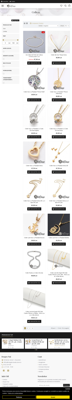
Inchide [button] (68, 388)
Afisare (62, 25)
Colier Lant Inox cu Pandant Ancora (34, 237)
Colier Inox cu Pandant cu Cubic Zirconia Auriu (59, 129)
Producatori (7, 25)
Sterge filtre (16, 20)
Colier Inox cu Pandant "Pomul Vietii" (34, 92)
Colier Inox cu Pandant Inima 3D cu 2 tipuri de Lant (34, 201)
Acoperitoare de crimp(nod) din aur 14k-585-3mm (37, 342)
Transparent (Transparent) (7, 78)
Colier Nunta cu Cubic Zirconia (34, 273)
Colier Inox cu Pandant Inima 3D (59, 165)
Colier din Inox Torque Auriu (59, 55)
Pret (4, 36)
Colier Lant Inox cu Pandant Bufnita (59, 237)
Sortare (40, 25)
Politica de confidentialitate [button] (15, 393)
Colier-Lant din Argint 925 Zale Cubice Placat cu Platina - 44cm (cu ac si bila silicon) (34, 313)
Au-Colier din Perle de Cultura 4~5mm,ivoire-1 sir (34, 55)
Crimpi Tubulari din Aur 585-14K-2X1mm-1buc (15, 342)
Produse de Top (7, 335)
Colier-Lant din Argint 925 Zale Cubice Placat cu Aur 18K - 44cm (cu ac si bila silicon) (58, 274)
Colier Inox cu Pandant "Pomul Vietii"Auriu (59, 92)
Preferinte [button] (19, 397)
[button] (35, 349)
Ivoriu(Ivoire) (7, 70)
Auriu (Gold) (7, 48)
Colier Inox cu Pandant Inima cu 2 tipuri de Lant (58, 201)
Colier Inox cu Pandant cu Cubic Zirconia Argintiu (34, 129)
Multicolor (7, 63)
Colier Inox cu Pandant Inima (34, 165)
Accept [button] (53, 397)
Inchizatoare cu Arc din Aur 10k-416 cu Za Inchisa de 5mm (62, 342)
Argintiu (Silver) (8, 55)
